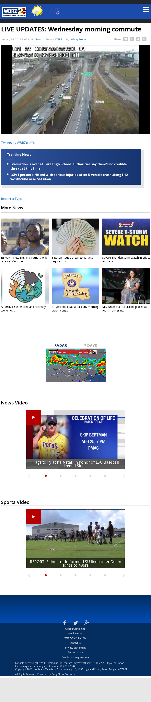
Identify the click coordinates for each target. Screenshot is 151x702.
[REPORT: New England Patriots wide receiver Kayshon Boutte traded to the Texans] (25, 237)
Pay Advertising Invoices (75, 657)
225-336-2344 (67, 666)
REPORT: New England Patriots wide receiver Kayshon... (24, 259)
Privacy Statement (75, 647)
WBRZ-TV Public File (75, 638)
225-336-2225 (97, 663)
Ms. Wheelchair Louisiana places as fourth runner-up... (124, 308)
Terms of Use (75, 652)
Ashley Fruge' (78, 39)
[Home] (15, 12)
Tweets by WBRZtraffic (18, 143)
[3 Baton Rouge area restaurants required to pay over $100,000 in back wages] (75, 237)
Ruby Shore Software (63, 674)
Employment (75, 633)
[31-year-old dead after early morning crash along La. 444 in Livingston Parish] (75, 286)
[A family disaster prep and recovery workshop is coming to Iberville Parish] (25, 286)
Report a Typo (11, 199)
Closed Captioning (75, 628)
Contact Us (75, 643)
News (38, 39)
